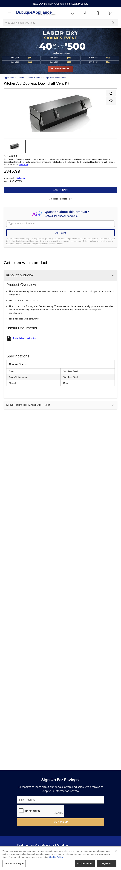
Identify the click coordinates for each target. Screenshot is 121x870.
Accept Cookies (85, 863)
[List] (72, 13)
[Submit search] (113, 23)
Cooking (20, 78)
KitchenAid (20, 178)
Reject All (106, 863)
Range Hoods (34, 78)
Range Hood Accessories (54, 78)
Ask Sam (60, 232)
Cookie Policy (56, 857)
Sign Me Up (60, 822)
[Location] (85, 13)
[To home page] (36, 13)
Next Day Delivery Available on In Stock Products (60, 3)
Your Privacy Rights (14, 863)
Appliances (9, 78)
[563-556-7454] (97, 13)
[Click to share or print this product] (111, 93)
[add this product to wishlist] (111, 101)
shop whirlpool (60, 68)
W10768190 (17, 181)
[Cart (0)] (110, 13)
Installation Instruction (25, 338)
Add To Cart (60, 190)
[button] (9, 13)
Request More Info (62, 198)
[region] (60, 858)
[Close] (115, 851)
